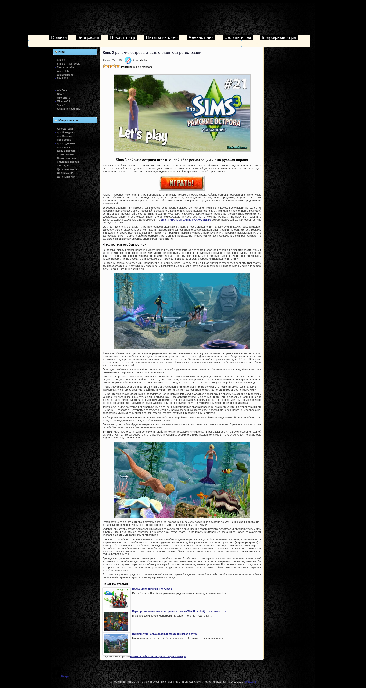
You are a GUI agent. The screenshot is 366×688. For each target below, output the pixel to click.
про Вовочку (65, 136)
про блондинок (66, 132)
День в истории (66, 150)
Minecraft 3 (64, 97)
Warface (62, 90)
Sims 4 (61, 59)
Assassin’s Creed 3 (69, 108)
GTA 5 (60, 94)
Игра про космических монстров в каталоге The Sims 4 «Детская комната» (179, 611)
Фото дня (63, 165)
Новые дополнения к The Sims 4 (152, 589)
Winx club (63, 71)
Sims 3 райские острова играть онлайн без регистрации (152, 52)
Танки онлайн (65, 67)
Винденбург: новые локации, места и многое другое (165, 634)
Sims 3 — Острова (68, 63)
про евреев (64, 139)
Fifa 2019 (62, 78)
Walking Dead (65, 74)
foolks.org (250, 681)
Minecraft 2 (64, 101)
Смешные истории (68, 161)
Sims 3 (61, 105)
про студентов (66, 143)
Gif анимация (65, 173)
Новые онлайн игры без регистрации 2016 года (158, 656)
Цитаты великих (67, 169)
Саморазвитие (66, 154)
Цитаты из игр (66, 176)
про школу (63, 147)
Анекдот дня (65, 128)
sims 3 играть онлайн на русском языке (186, 219)
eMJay (143, 60)
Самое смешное (67, 158)
